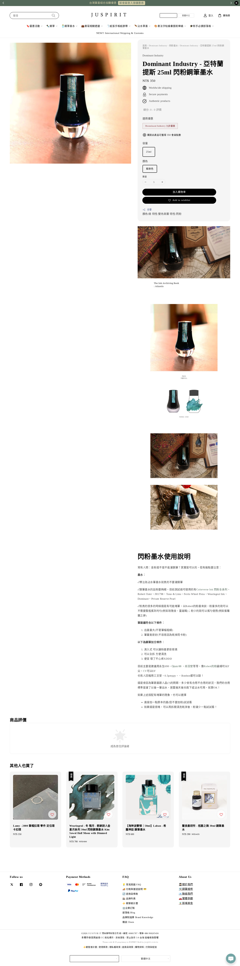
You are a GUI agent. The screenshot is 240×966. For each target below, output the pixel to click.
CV (145, 671)
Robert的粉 (210, 666)
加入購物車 (179, 192)
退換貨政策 (127, 947)
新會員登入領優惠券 (131, 3)
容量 (145, 143)
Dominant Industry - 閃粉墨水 (163, 45)
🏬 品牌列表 (129, 898)
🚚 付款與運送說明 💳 (134, 889)
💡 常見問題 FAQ (131, 884)
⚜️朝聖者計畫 (90, 947)
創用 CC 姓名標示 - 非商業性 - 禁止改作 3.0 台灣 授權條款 (125, 937)
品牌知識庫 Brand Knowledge (137, 917)
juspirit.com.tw (151, 942)
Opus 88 (176, 666)
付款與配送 (151, 947)
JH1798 (159, 594)
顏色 (145, 161)
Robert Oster (145, 594)
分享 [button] (149, 209)
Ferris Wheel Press (194, 594)
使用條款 (103, 947)
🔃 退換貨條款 (130, 894)
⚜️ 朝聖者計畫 (130, 903)
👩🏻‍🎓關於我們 (186, 884)
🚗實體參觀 (186, 898)
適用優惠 (148, 118)
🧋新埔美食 (186, 903)
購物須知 (139, 947)
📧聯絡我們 (186, 893)
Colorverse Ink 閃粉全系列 (211, 589)
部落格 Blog (128, 912)
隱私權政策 (115, 947)
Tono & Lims (173, 594)
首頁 (145, 45)
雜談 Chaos (128, 922)
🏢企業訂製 (128, 908)
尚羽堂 (189, 666)
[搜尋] (53, 15)
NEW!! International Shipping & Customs (120, 33)
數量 (145, 176)
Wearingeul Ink (216, 594)
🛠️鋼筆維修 (186, 889)
